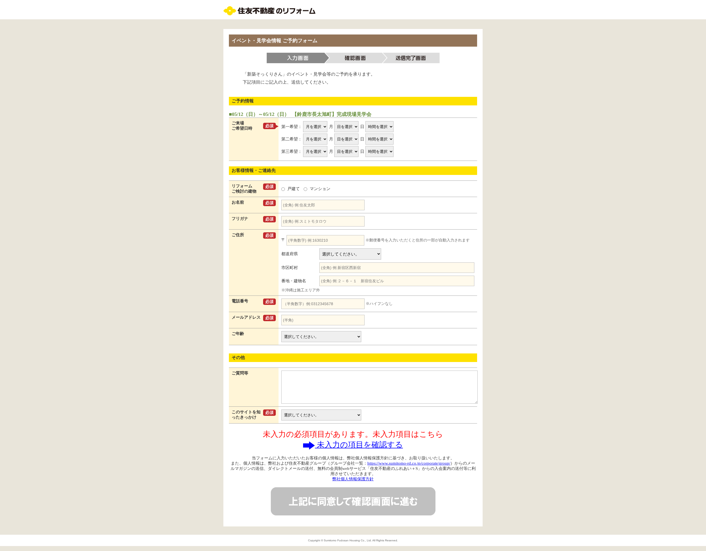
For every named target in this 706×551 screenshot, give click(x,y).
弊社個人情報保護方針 (353, 479)
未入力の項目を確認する (359, 444)
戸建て (293, 189)
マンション (319, 189)
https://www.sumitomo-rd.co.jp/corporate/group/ (408, 463)
